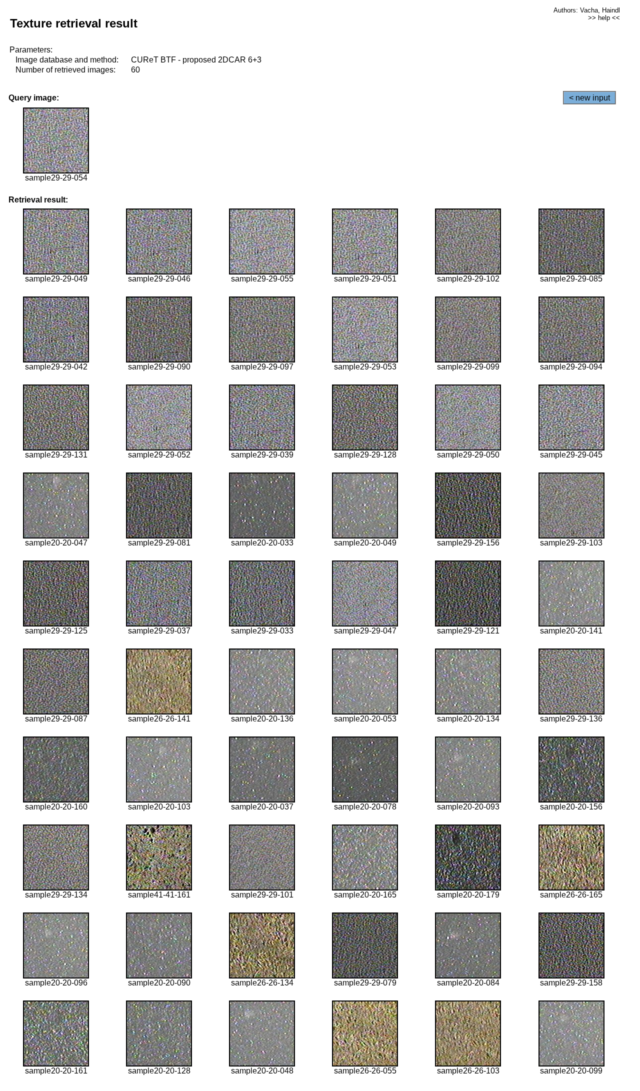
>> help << (604, 18)
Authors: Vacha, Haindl (587, 10)
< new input (589, 98)
